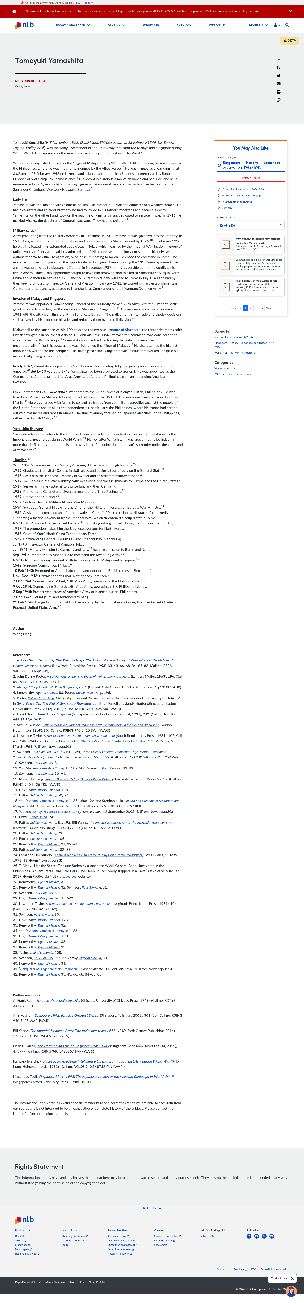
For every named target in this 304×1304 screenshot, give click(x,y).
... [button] (256, 308)
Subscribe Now (209, 1236)
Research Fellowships (120, 1253)
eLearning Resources (74, 1236)
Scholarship (160, 1245)
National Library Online (121, 1240)
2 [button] (250, 308)
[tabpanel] (251, 198)
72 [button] (261, 308)
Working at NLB (163, 1240)
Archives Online (117, 1236)
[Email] (278, 86)
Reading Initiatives (26, 1253)
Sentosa (83, 189)
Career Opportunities (166, 1236)
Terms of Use (77, 1282)
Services (184, 25)
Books (19, 1236)
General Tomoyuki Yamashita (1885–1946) (50, 812)
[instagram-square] (265, 1238)
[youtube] (273, 1238)
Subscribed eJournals (120, 1249)
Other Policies (97, 1282)
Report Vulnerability (27, 1282)
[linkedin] (250, 1238)
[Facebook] (279, 70)
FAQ (253, 1269)
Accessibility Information (275, 1269)
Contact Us (223, 1269)
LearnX (65, 1245)
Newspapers (22, 1249)
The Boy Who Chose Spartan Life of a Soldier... (114, 741)
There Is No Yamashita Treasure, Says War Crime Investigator (98, 855)
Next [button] (269, 308)
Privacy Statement (55, 1282)
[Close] (296, 9)
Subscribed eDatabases (121, 1245)
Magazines (21, 1245)
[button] (277, 25)
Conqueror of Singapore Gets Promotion (48, 969)
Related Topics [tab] (251, 178)
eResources (68, 876)
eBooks (20, 1240)
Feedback (239, 1269)
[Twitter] (278, 78)
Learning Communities (74, 1240)
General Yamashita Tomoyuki (47, 768)
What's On (151, 25)
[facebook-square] (258, 1238)
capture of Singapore (124, 329)
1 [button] (245, 308)
